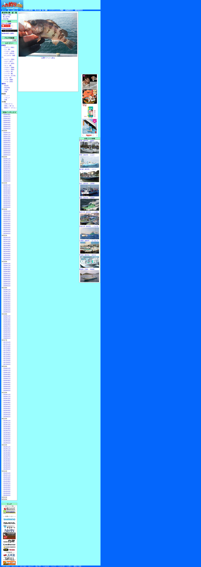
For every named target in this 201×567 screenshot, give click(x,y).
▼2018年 (4, 314)
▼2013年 (4, 445)
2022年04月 (6, 227)
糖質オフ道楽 (77, 566)
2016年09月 (6, 374)
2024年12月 (6, 159)
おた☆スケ (15, 566)
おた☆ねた (23, 566)
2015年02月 (6, 415)
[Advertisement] (62, 4)
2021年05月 (6, 251)
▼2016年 (4, 366)
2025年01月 (6, 155)
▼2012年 (4, 471)
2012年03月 (6, 491)
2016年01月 (6, 390)
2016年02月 (6, 388)
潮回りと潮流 (7, 15)
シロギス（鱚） (9, 71)
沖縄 (5, 91)
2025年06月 (6, 145)
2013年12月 (6, 447)
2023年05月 (6, 199)
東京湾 (6, 85)
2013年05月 (6, 461)
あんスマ (31, 566)
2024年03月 (6, 177)
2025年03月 (6, 151)
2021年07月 (6, 247)
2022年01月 (6, 233)
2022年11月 (6, 213)
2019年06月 (6, 302)
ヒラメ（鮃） (8, 77)
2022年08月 (6, 219)
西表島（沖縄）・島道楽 (86, 269)
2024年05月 (6, 173)
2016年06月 (6, 380)
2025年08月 (6, 141)
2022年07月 (6, 221)
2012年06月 (6, 485)
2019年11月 (6, 292)
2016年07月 (6, 378)
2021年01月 (6, 259)
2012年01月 (6, 495)
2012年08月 (6, 481)
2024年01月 (6, 181)
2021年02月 (6, 257)
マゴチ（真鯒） (9, 79)
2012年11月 (6, 475)
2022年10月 (6, 215)
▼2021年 (4, 235)
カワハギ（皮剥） (9, 63)
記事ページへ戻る (48, 58)
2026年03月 (6, 124)
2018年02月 (6, 336)
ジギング (7, 98)
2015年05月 (6, 408)
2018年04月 (6, 332)
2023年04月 (6, 201)
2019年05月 (6, 304)
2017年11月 (6, 344)
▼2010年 (4, 499)
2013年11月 (6, 449)
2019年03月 (6, 308)
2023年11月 (6, 187)
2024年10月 (6, 163)
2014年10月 (6, 425)
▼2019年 (4, 288)
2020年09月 (6, 269)
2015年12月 (6, 394)
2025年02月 (6, 153)
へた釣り (69, 566)
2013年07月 (6, 457)
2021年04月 (6, 253)
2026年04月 (6, 122)
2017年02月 (6, 362)
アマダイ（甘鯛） (9, 51)
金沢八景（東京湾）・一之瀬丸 (89, 212)
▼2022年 (4, 209)
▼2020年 (4, 261)
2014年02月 (6, 441)
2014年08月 (6, 429)
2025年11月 (6, 135)
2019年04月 (6, 306)
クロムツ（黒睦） (9, 69)
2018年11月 (6, 318)
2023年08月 (6, 193)
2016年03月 (6, 386)
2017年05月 (6, 356)
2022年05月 (6, 225)
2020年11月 (6, 265)
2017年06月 (6, 354)
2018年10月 (6, 320)
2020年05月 (6, 278)
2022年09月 (6, 217)
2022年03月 (6, 229)
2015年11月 (6, 396)
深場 (5, 99)
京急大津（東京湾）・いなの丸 (89, 226)
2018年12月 (6, 316)
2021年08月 (6, 245)
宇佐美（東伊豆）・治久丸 (87, 255)
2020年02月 (6, 284)
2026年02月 (6, 126)
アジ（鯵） (7, 49)
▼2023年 (4, 183)
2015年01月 (6, 417)
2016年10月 (6, 372)
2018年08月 (6, 324)
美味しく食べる (9, 106)
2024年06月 (6, 171)
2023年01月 (6, 207)
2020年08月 (6, 271)
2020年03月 (6, 282)
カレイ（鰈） (8, 65)
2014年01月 (6, 443)
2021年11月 (6, 239)
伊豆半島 (7, 87)
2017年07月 (6, 352)
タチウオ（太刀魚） (10, 75)
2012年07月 (6, 483)
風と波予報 (6, 17)
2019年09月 (6, 296)
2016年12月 (6, 368)
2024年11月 (6, 161)
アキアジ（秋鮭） (9, 47)
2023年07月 (6, 195)
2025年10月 (6, 137)
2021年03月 (6, 255)
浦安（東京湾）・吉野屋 (86, 198)
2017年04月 (6, 358)
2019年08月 (6, 298)
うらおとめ (61, 566)
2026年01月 (6, 128)
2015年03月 (6, 413)
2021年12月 (6, 237)
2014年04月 (6, 437)
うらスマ (53, 566)
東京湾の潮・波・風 (9, 13)
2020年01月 (6, 286)
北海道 (6, 89)
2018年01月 (6, 338)
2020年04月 (6, 280)
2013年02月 (6, 467)
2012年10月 (6, 477)
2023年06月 (6, 197)
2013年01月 (6, 469)
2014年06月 (6, 433)
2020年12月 (6, 263)
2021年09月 (6, 243)
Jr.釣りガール (8, 104)
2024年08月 (6, 167)
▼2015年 (4, 392)
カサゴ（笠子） (9, 61)
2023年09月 (6, 191)
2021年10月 (6, 241)
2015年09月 (6, 400)
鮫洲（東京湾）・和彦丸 (86, 140)
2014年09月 (6, 427)
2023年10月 (6, 189)
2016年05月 (6, 382)
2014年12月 (6, 420)
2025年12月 (6, 132)
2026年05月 (6, 120)
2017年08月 (6, 350)
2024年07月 (6, 169)
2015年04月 (6, 410)
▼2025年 (4, 130)
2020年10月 (6, 267)
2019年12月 (6, 290)
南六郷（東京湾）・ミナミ (87, 169)
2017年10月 (6, 346)
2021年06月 (6, 249)
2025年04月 (6, 149)
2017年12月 (6, 342)
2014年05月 (6, 435)
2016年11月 (6, 370)
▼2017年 (4, 340)
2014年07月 (6, 431)
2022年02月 (6, 231)
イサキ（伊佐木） (9, 53)
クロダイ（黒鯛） (9, 67)
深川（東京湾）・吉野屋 (86, 183)
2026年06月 (6, 118)
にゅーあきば (6, 566)
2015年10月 (6, 398)
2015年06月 (6, 406)
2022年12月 (6, 211)
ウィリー (7, 96)
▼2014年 (4, 419)
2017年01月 (6, 364)
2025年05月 (6, 147)
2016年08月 (6, 376)
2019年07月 (6, 300)
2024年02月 (6, 179)
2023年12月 (6, 185)
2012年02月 (6, 493)
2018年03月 (6, 334)
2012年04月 (6, 489)
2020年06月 (6, 276)
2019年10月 (6, 294)
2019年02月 (6, 310)
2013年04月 (6, 463)
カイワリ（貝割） (9, 59)
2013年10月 (6, 451)
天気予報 (5, 19)
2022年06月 (6, 223)
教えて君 (38, 566)
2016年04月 (6, 384)
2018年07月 (6, 326)
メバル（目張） (9, 81)
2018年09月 (6, 322)
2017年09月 (6, 348)
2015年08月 (6, 402)
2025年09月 (6, 139)
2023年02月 (6, 205)
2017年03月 (6, 360)
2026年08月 (6, 114)
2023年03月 (6, 203)
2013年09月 (6, 453)
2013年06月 (6, 459)
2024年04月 (6, 175)
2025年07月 (6, 143)
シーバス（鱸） (9, 73)
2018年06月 (6, 328)
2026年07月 (6, 116)
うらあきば (46, 566)
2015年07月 (6, 404)
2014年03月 (6, 439)
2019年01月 (6, 312)
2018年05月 (6, 330)
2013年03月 (6, 465)
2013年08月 (6, 455)
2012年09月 (6, 479)
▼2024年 (4, 157)
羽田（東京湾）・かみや (86, 155)
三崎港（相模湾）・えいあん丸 (89, 240)
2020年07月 (6, 274)
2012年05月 (6, 487)
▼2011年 (4, 497)
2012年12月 (6, 473)
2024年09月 (6, 165)
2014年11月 (6, 423)
